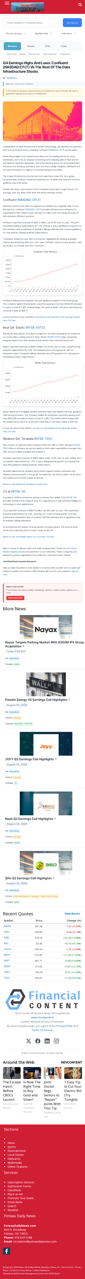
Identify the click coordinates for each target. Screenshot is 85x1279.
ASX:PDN (18, 724)
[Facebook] (38, 1041)
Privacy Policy (64, 1026)
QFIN (16, 902)
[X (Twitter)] (29, 1041)
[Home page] (27, 7)
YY (15, 783)
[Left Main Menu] (7, 3)
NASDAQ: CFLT (56, 150)
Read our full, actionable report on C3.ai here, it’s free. (28, 536)
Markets (12, 46)
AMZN (7, 926)
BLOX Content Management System (28, 1273)
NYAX (16, 664)
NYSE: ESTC (35, 327)
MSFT (7, 960)
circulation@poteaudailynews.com (35, 1241)
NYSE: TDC (43, 439)
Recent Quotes (14, 33)
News (22, 53)
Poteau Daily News (26, 1267)
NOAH (17, 843)
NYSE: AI (18, 491)
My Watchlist (41, 33)
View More (71, 913)
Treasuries (65, 53)
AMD (6, 937)
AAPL (7, 932)
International (50, 53)
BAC (6, 943)
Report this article (15, 598)
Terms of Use (67, 1267)
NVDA (7, 966)
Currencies (34, 53)
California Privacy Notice (20, 1270)
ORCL (7, 972)
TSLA (6, 978)
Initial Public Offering (49, 896)
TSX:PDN (28, 724)
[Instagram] (56, 1041)
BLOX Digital (54, 1273)
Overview (12, 53)
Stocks (31, 46)
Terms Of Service (42, 1030)
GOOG (7, 949)
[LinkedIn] (47, 1041)
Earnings (17, 718)
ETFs (47, 46)
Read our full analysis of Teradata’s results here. (25, 484)
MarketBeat (14, 658)
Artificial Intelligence (22, 896)
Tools (63, 46)
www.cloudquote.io (42, 1017)
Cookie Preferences (42, 1270)
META (7, 955)
